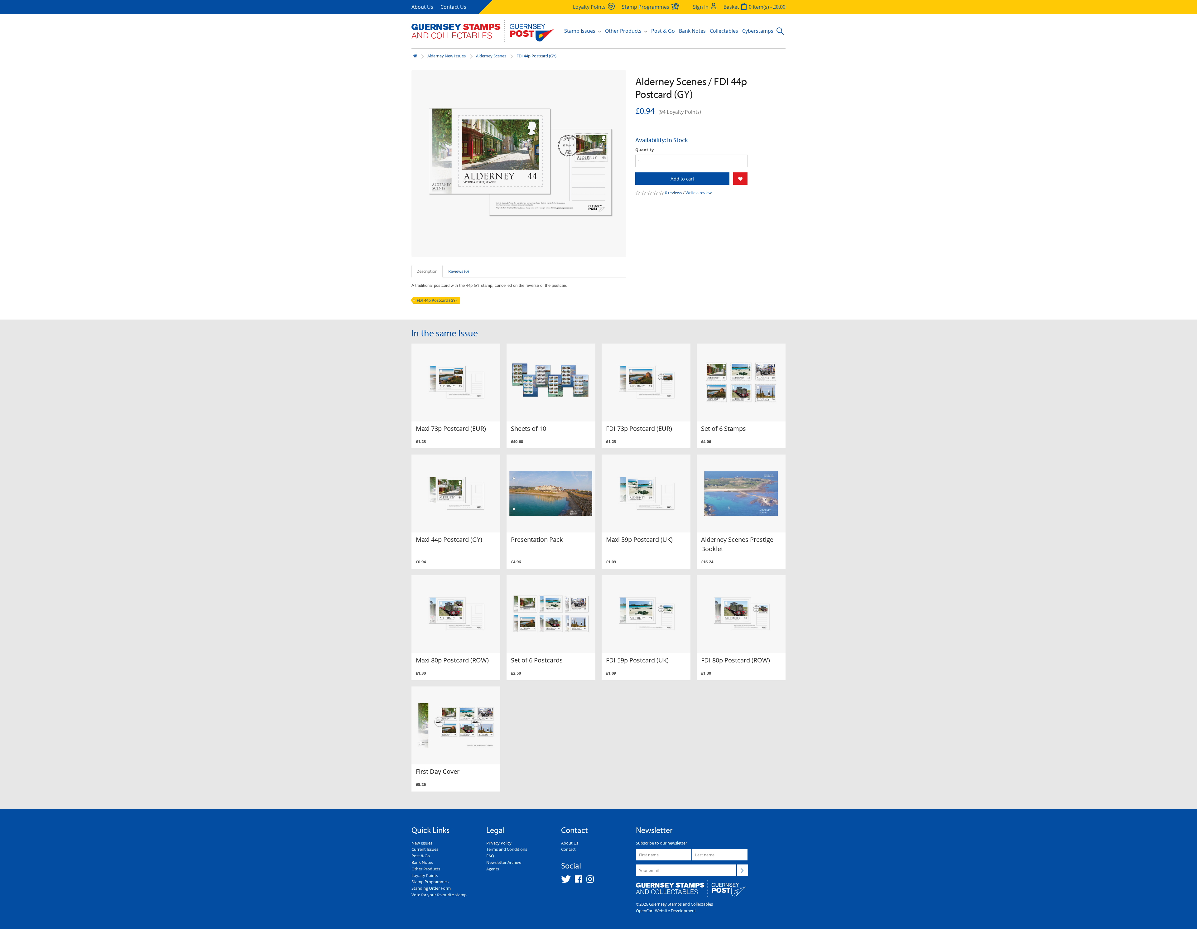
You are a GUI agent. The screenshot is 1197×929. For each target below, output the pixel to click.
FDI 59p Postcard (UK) (637, 660)
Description (427, 271)
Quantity (644, 149)
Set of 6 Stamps (723, 428)
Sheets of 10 (528, 428)
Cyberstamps (757, 30)
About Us (422, 6)
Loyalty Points (424, 875)
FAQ (490, 856)
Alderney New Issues (446, 56)
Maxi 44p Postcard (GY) (449, 539)
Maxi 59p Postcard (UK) (639, 539)
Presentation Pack (537, 539)
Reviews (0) (458, 271)
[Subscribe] (742, 870)
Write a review (698, 192)
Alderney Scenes (491, 56)
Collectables (724, 30)
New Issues (421, 843)
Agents (492, 869)
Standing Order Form (431, 888)
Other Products (425, 869)
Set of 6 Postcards (537, 660)
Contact (568, 849)
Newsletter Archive (503, 862)
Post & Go (663, 30)
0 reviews (673, 192)
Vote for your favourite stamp (439, 895)
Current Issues (424, 849)
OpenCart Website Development (666, 910)
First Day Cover (437, 771)
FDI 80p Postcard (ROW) (735, 660)
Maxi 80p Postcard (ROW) (452, 660)
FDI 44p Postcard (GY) (536, 56)
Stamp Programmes (430, 881)
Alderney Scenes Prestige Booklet (737, 544)
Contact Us (453, 6)
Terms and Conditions (506, 849)
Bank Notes (692, 30)
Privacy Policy (499, 843)
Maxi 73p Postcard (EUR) (451, 428)
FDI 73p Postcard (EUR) (639, 428)
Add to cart (682, 179)
